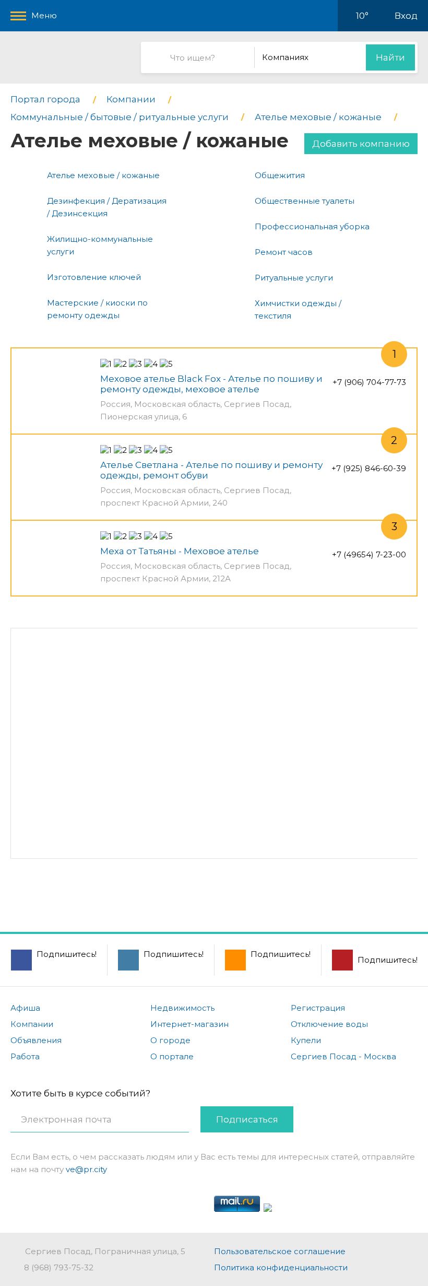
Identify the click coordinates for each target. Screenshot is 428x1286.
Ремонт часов (284, 252)
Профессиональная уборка (312, 226)
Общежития (280, 175)
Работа (25, 1056)
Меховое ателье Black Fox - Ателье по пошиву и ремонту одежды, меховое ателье (211, 383)
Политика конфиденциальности (281, 1267)
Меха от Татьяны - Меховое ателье (179, 551)
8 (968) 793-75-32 (58, 1267)
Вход (406, 15)
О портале (172, 1056)
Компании (31, 1024)
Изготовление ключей (94, 277)
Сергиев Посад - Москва (343, 1056)
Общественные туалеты (304, 201)
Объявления (36, 1040)
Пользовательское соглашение (280, 1251)
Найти (390, 57)
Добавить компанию (361, 143)
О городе (170, 1040)
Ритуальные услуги (294, 278)
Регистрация (318, 1008)
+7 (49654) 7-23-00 (369, 554)
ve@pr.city (86, 1169)
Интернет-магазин (189, 1024)
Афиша (25, 1008)
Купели (306, 1040)
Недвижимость (182, 1008)
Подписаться (247, 1119)
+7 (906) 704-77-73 (369, 382)
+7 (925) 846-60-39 (368, 468)
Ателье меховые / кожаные (103, 175)
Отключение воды (329, 1024)
